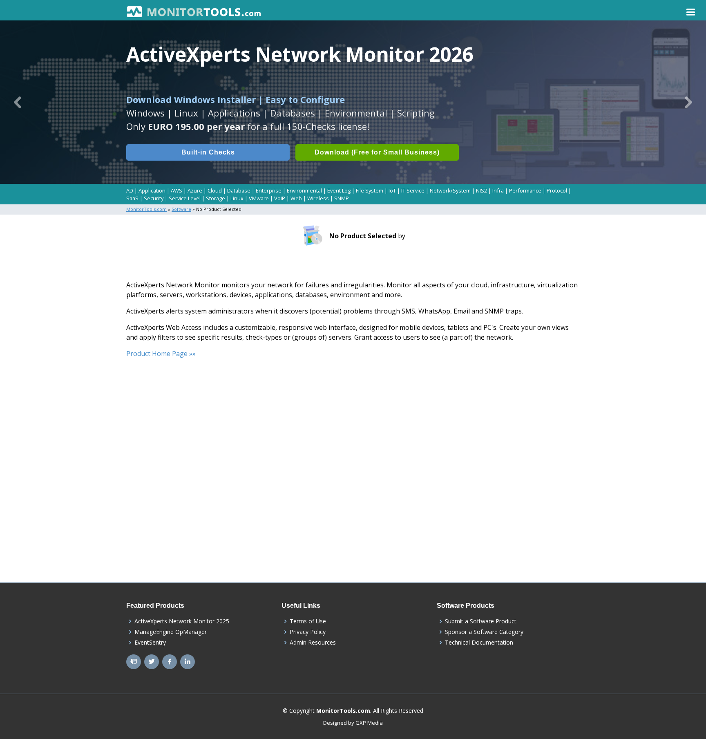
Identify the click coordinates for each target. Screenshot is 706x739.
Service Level (185, 198)
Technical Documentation (479, 642)
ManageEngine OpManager (170, 632)
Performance (525, 190)
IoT (392, 190)
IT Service (412, 190)
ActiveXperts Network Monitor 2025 (181, 621)
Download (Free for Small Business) (377, 152)
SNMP (341, 198)
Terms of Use (308, 621)
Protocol (557, 190)
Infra (498, 190)
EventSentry (150, 642)
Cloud (215, 190)
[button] (17, 102)
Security (153, 198)
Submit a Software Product (480, 621)
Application (152, 190)
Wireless (318, 198)
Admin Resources (313, 642)
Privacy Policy (308, 632)
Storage (215, 198)
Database (238, 190)
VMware (259, 198)
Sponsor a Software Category (484, 632)
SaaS (132, 198)
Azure (195, 190)
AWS (176, 190)
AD (129, 190)
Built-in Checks (208, 152)
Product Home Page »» (161, 353)
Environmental (304, 190)
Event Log (339, 190)
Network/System (450, 190)
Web (296, 198)
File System (369, 190)
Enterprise (269, 190)
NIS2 (481, 190)
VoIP (279, 198)
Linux (237, 198)
